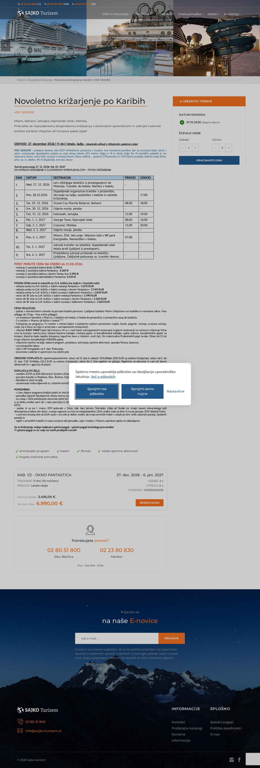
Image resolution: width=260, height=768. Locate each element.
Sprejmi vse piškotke (97, 391)
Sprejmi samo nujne (142, 391)
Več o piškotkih (103, 377)
